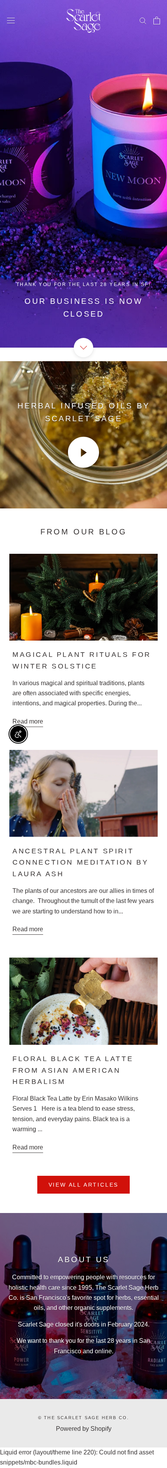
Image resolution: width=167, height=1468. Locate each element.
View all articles (84, 1185)
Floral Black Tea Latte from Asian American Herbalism (72, 1070)
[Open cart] (156, 20)
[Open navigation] (11, 20)
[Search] (142, 20)
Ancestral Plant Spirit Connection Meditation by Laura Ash (80, 862)
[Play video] (83, 452)
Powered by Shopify (83, 1428)
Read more (27, 721)
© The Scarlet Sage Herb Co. (83, 1417)
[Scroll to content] (83, 347)
